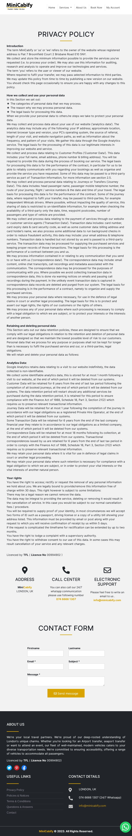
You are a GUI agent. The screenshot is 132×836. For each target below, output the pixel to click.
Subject (74, 661)
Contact (11, 812)
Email (31, 661)
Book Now (96, 7)
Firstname (33, 648)
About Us (81, 7)
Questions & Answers (20, 806)
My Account (113, 7)
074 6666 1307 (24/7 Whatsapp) (100, 797)
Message (33, 674)
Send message (67, 693)
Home (51, 7)
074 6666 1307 (66, 599)
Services (64, 7)
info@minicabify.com (107, 600)
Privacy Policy (15, 790)
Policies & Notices (18, 795)
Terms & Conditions (19, 801)
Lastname (74, 648)
